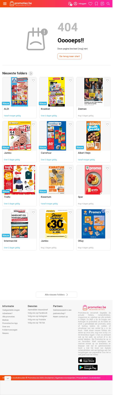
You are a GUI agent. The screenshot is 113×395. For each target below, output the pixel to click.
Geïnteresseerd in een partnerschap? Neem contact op (62, 313)
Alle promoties (8, 317)
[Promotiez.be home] (21, 3)
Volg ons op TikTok (36, 323)
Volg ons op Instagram (37, 316)
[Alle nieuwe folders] (30, 73)
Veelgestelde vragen (11, 310)
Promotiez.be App (10, 323)
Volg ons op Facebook (37, 313)
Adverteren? (7, 313)
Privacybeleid (82, 378)
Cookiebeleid (94, 378)
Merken (5, 320)
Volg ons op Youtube (37, 319)
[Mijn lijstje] (102, 3)
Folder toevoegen (9, 330)
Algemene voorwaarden (65, 378)
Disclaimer (49, 378)
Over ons (6, 326)
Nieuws (5, 333)
